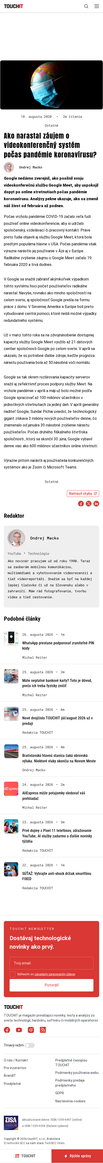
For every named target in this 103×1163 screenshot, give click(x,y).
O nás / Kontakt (16, 1060)
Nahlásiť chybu (80, 493)
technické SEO (16, 1143)
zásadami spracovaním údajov (54, 974)
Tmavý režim (14, 1045)
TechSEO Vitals (54, 1143)
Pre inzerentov (15, 1068)
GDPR (59, 1093)
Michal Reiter (34, 657)
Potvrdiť (52, 985)
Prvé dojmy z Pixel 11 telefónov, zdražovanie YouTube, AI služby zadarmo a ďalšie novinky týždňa (57, 836)
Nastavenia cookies (70, 1101)
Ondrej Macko (30, 167)
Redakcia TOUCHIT (37, 732)
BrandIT (10, 1075)
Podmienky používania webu (77, 1073)
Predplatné (12, 1084)
